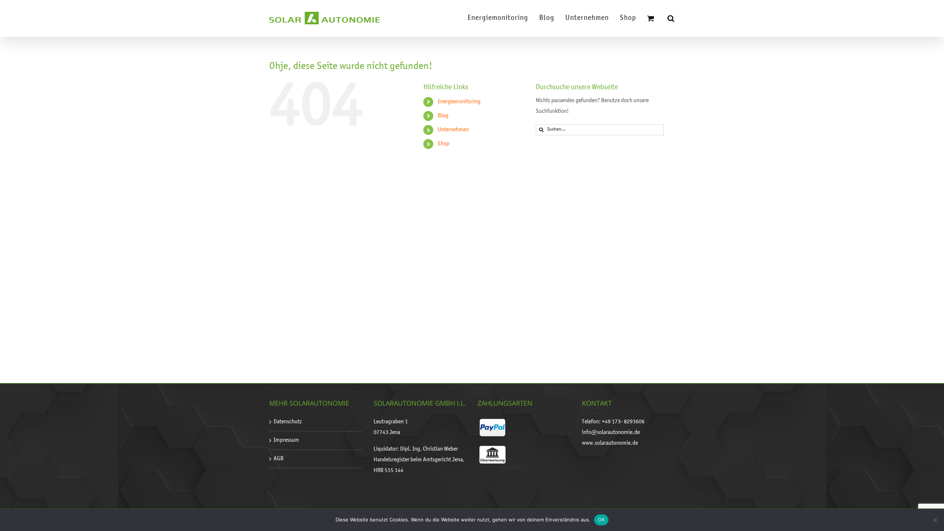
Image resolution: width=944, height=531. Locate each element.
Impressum (286, 440)
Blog (443, 116)
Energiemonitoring (459, 102)
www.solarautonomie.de (610, 443)
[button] (671, 18)
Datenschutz (288, 422)
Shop (444, 144)
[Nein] (934, 520)
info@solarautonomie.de (611, 432)
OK (601, 520)
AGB (279, 459)
